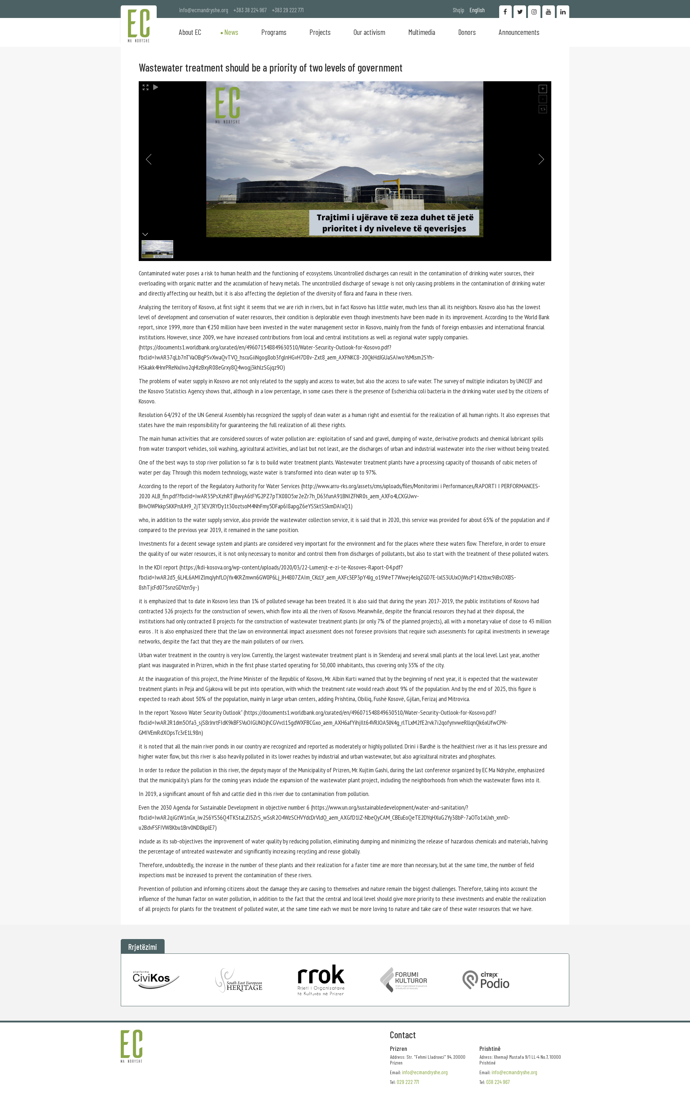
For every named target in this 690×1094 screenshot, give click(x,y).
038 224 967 (498, 1082)
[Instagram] (534, 11)
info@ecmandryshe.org (203, 9)
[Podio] (486, 980)
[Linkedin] (563, 11)
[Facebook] (505, 11)
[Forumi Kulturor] (403, 980)
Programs (273, 31)
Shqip (458, 9)
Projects (320, 31)
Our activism (369, 31)
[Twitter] (520, 11)
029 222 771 (408, 1082)
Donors (467, 31)
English (477, 9)
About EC (190, 31)
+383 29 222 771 (288, 9)
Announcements (519, 31)
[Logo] (139, 25)
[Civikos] (156, 980)
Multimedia (421, 31)
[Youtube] (548, 11)
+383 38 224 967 (250, 9)
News (231, 31)
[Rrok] (321, 980)
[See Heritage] (239, 980)
